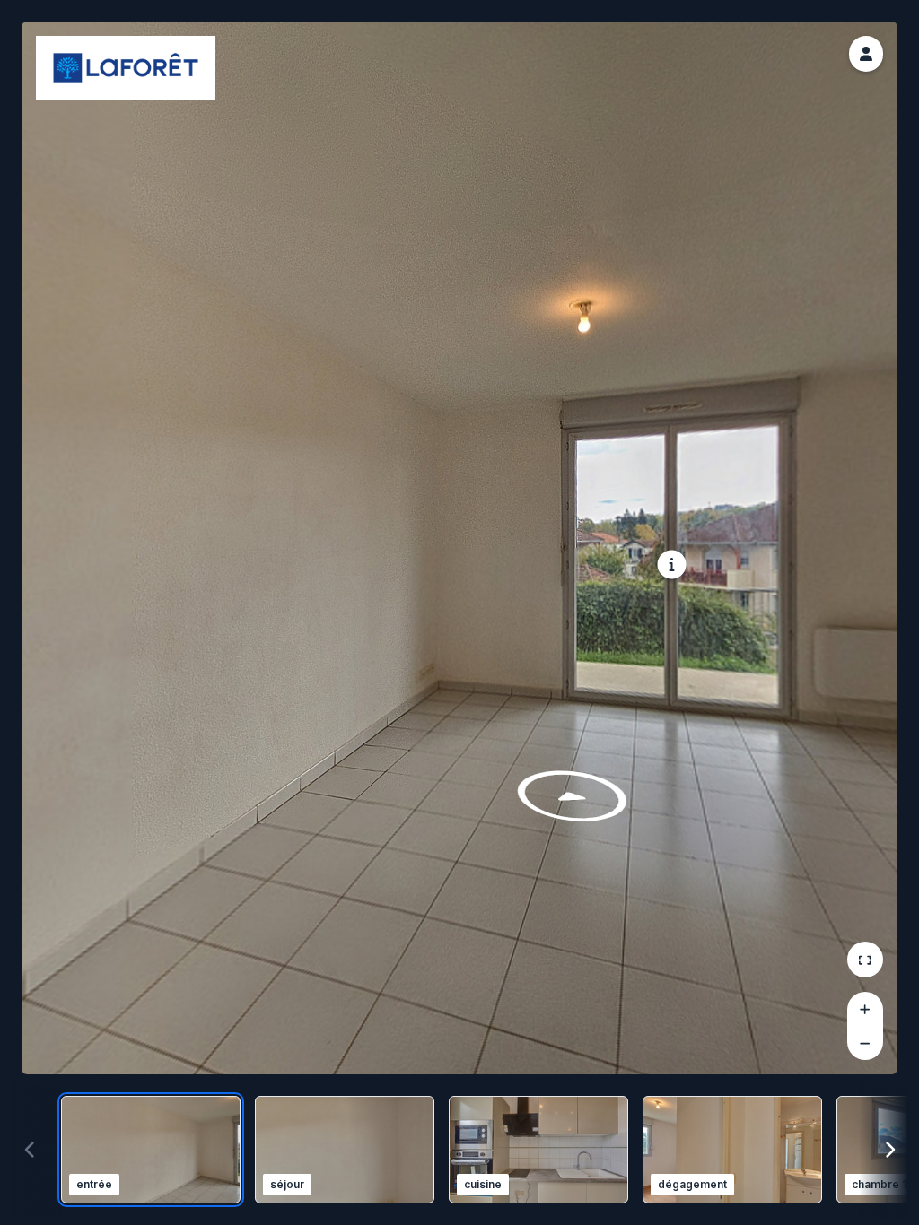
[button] (866, 54)
